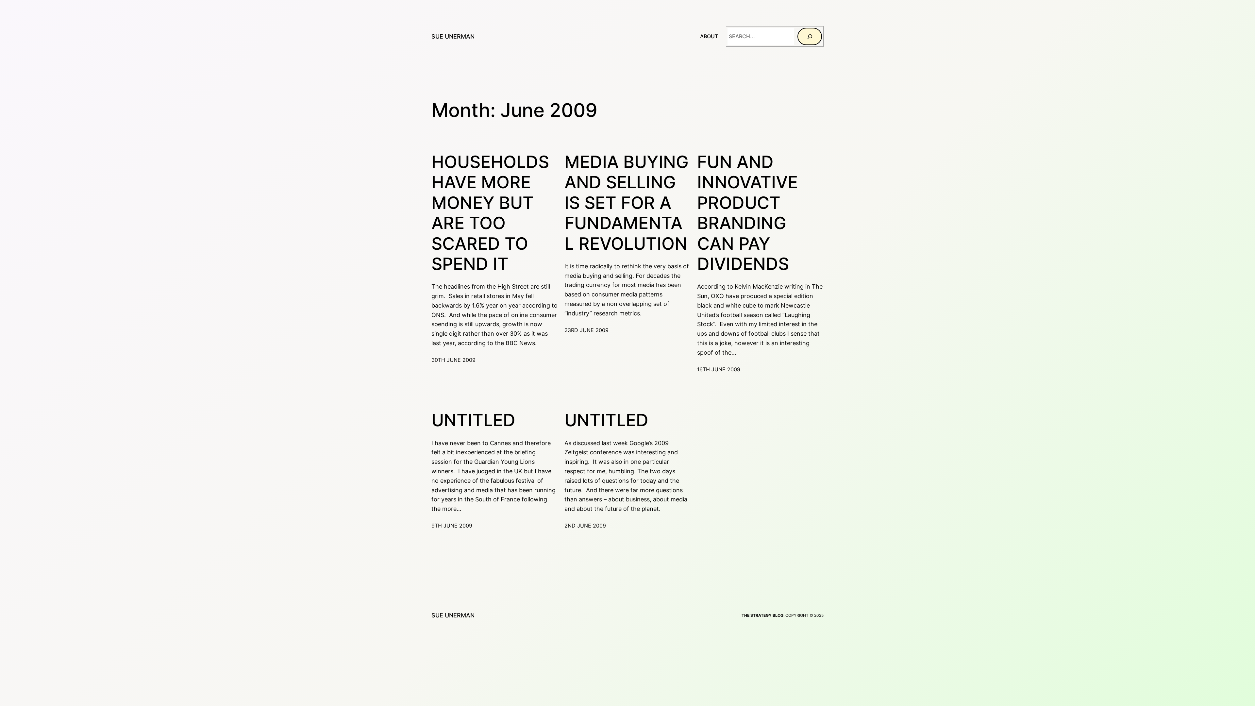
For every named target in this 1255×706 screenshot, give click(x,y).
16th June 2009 (718, 369)
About (709, 36)
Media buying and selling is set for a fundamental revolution (626, 203)
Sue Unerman (453, 36)
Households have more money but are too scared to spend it (490, 213)
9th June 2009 (451, 525)
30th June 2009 (453, 360)
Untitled (473, 420)
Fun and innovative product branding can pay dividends (747, 213)
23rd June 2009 (586, 330)
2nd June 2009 (585, 525)
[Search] (809, 36)
